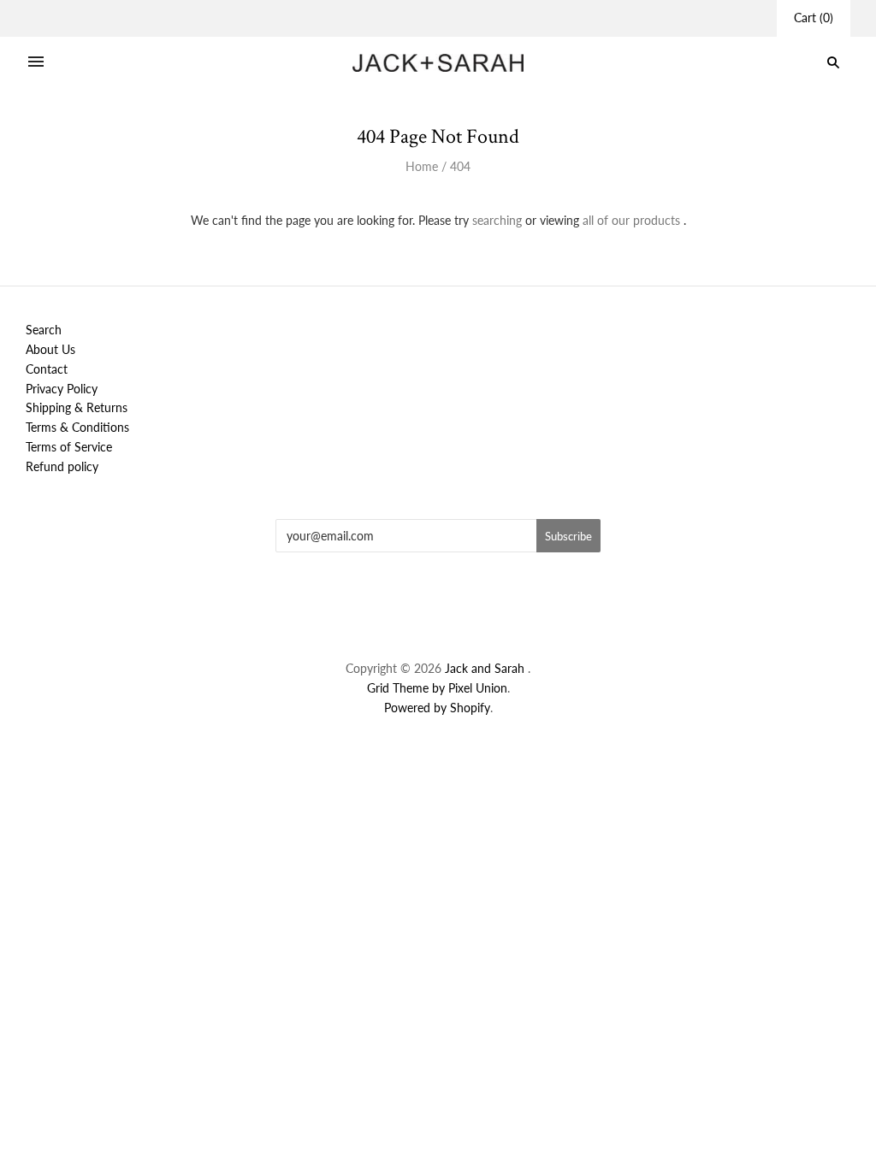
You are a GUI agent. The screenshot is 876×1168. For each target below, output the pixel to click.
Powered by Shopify (437, 707)
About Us (50, 349)
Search (44, 329)
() (813, 17)
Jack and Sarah (486, 668)
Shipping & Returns (76, 407)
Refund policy (62, 466)
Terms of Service (69, 446)
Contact (47, 369)
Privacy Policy (62, 388)
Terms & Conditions (77, 427)
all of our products (631, 220)
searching (497, 220)
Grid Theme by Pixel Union (437, 688)
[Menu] (36, 62)
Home (421, 166)
